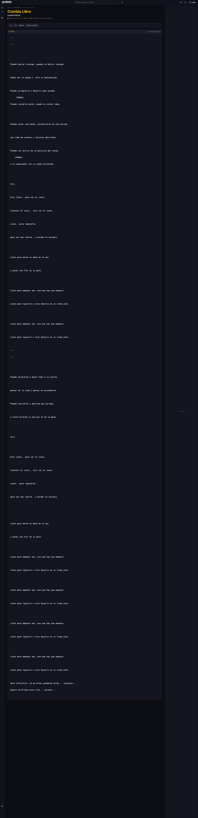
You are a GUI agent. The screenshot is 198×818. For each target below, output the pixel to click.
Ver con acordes (33, 25)
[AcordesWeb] (9, 2)
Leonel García (16, 7)
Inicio (9, 7)
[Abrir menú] (181, 2)
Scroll (22, 25)
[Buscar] (122, 2)
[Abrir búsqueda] (185, 2)
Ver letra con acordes (154, 31)
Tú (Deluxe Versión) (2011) (16, 18)
